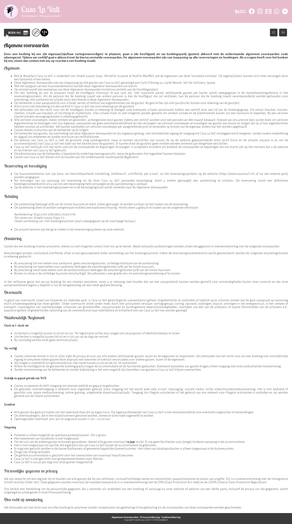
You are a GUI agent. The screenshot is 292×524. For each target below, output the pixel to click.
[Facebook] (252, 11)
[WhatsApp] (277, 11)
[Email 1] (268, 11)
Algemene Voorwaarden (125, 517)
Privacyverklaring (150, 517)
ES (273, 32)
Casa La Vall (40, 9)
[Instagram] (260, 11)
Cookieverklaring (170, 517)
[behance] (285, 11)
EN (283, 32)
